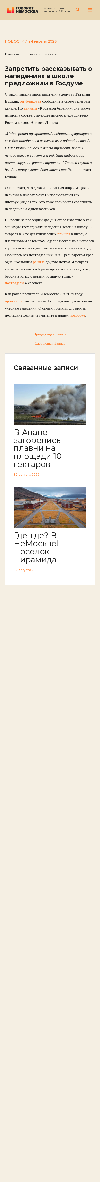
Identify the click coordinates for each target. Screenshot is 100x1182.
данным (30, 108)
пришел (63, 234)
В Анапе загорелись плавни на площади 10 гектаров (37, 448)
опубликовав (30, 101)
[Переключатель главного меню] (90, 10)
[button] (78, 10)
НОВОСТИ (15, 41)
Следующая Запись (50, 343)
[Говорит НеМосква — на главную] (22, 9)
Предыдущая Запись (49, 334)
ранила (39, 262)
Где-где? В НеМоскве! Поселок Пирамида (36, 547)
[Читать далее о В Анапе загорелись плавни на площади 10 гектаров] (50, 403)
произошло (14, 301)
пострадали (14, 283)
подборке (77, 315)
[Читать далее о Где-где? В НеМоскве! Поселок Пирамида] (50, 507)
